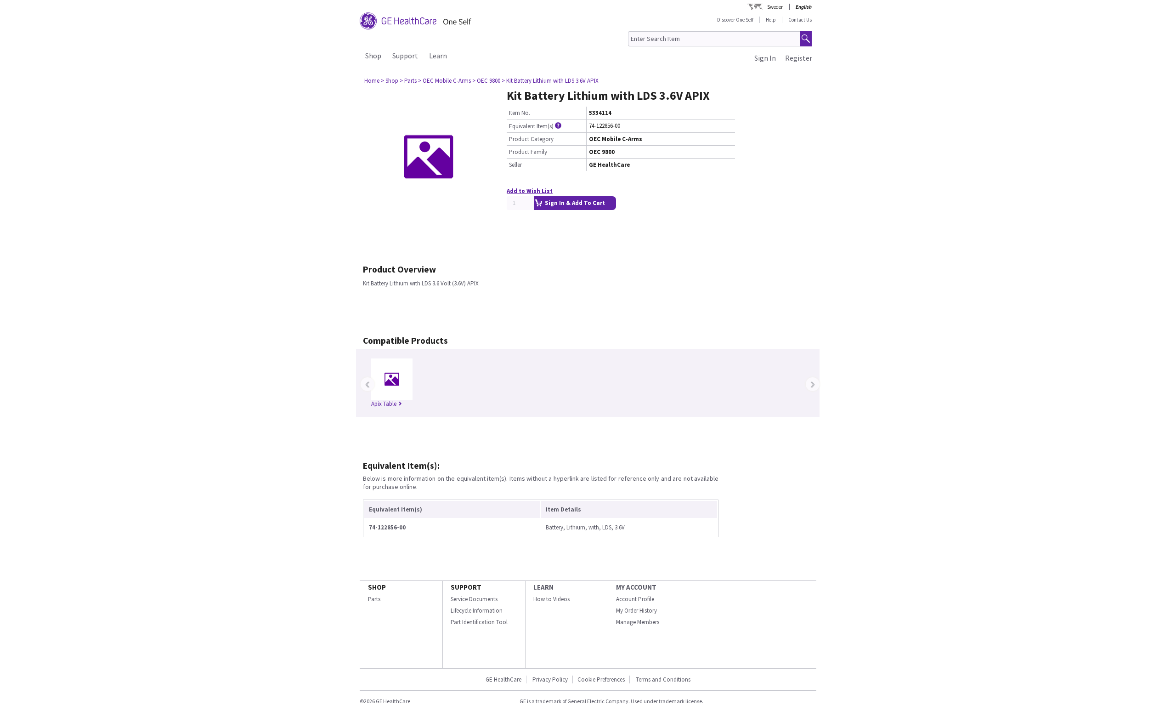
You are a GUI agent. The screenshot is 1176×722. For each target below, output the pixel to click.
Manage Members (637, 622)
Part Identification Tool (479, 622)
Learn (438, 55)
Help (771, 20)
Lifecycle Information (477, 610)
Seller (515, 165)
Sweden (775, 7)
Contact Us (800, 20)
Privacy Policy (549, 679)
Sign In (765, 58)
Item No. (519, 113)
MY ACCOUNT (636, 587)
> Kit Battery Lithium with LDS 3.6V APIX (550, 81)
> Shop (389, 81)
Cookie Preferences (601, 679)
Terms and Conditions (663, 679)
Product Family (528, 152)
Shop (373, 55)
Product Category (531, 139)
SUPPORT (466, 587)
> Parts (408, 81)
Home (371, 81)
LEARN (543, 587)
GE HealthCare (503, 679)
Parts (374, 599)
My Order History (636, 610)
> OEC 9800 (486, 81)
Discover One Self (735, 20)
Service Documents (474, 599)
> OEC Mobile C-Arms (444, 81)
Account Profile (635, 599)
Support (405, 55)
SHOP (377, 587)
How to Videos (551, 599)
